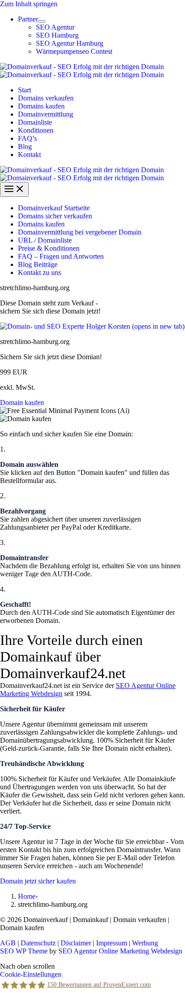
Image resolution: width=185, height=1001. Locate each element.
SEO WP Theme (24, 951)
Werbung (145, 943)
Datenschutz (38, 943)
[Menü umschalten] (41, 21)
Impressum (111, 943)
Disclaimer (76, 943)
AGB (8, 943)
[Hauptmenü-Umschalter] (14, 189)
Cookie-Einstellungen (31, 974)
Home (26, 896)
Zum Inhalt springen (28, 4)
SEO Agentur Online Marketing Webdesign (120, 951)
